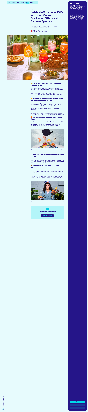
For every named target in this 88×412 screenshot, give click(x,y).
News (27, 2)
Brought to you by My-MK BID (3, 401)
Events (31, 2)
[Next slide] (63, 149)
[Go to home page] (3, 4)
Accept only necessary (77, 404)
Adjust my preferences (77, 408)
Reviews (23, 2)
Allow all (77, 401)
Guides (18, 2)
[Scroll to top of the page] (3, 409)
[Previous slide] (62, 149)
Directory (13, 2)
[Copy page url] (63, 31)
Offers (36, 2)
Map (9, 2)
